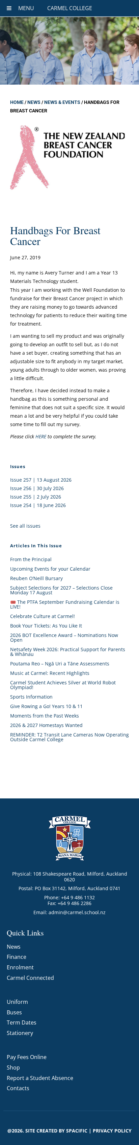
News (33, 102)
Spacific (76, 1130)
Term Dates (21, 1022)
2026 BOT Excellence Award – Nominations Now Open (64, 637)
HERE (40, 436)
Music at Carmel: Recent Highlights (49, 673)
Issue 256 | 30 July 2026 (37, 488)
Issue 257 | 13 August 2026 (41, 480)
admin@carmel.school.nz (77, 912)
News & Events (62, 102)
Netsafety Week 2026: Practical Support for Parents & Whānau (67, 651)
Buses (14, 1012)
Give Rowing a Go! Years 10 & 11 (46, 706)
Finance (16, 957)
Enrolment (20, 967)
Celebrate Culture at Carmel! (42, 616)
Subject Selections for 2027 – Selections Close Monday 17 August (61, 590)
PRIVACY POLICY (112, 1130)
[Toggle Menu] (9, 8)
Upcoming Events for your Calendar (50, 569)
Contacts (18, 1088)
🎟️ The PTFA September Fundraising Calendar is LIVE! (64, 604)
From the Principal (31, 559)
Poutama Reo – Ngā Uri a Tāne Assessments (59, 663)
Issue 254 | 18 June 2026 (38, 505)
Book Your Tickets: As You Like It (46, 625)
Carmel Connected (30, 978)
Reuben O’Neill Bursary (36, 578)
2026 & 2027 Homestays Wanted (46, 725)
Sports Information (31, 696)
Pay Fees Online (27, 1057)
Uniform (17, 1002)
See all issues (25, 526)
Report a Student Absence (40, 1078)
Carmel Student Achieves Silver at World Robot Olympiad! (63, 684)
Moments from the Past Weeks (44, 715)
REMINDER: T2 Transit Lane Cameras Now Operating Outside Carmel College (69, 737)
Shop (13, 1067)
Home (17, 102)
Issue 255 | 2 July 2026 (35, 496)
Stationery (20, 1033)
